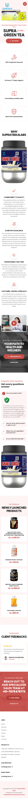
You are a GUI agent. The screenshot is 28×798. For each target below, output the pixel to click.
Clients (3, 733)
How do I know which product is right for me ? (15, 424)
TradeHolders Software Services (14, 795)
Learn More (14, 362)
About (3, 724)
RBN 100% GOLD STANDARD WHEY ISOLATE (14, 585)
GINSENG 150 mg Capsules (14, 560)
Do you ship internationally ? (15, 439)
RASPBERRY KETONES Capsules (10, 754)
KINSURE (3, 757)
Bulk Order (15, 698)
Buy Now (15, 41)
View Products (15, 356)
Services (3, 727)
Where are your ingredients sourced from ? (15, 432)
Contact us (14, 704)
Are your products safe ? (14, 393)
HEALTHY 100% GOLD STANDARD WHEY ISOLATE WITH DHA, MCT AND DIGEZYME (14, 533)
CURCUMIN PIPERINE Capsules (10, 752)
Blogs (3, 736)
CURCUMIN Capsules (14, 610)
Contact (4, 739)
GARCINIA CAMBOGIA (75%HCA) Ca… (12, 749)
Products (4, 730)
